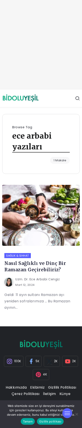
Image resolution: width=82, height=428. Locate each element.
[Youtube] (70, 361)
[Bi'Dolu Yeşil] (20, 98)
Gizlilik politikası (50, 421)
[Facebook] (34, 361)
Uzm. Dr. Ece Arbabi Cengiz (37, 279)
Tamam (28, 421)
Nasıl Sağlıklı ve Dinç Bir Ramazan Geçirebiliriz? (35, 267)
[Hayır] (76, 414)
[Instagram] (13, 361)
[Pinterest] (41, 374)
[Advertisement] (41, 44)
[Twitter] (52, 361)
